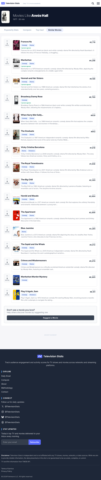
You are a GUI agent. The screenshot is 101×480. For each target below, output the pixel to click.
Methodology (7, 388)
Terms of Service (7, 468)
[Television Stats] (10, 3)
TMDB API (26, 462)
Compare (5, 380)
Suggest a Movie (50, 318)
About (3, 384)
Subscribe (34, 442)
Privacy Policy (6, 471)
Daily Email (6, 376)
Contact (4, 392)
